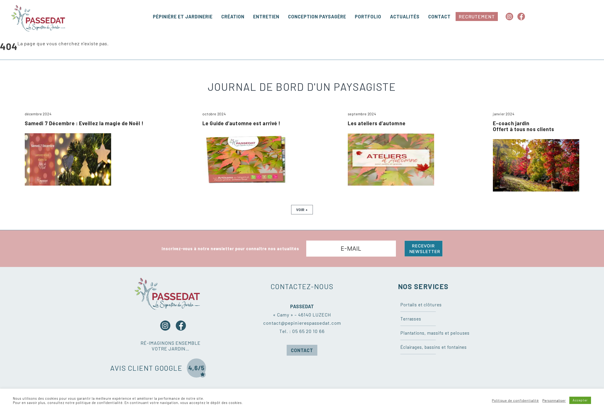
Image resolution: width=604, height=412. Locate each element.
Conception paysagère (317, 16)
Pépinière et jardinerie (183, 16)
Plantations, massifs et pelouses (435, 333)
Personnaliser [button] (554, 400)
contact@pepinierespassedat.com (302, 323)
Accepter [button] (580, 400)
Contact (439, 16)
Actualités (404, 16)
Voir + (302, 209)
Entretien (266, 16)
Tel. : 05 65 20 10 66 (302, 331)
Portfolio (368, 16)
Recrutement (477, 16)
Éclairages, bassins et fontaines (433, 347)
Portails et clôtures (421, 304)
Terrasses (410, 318)
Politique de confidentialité (515, 400)
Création (232, 16)
